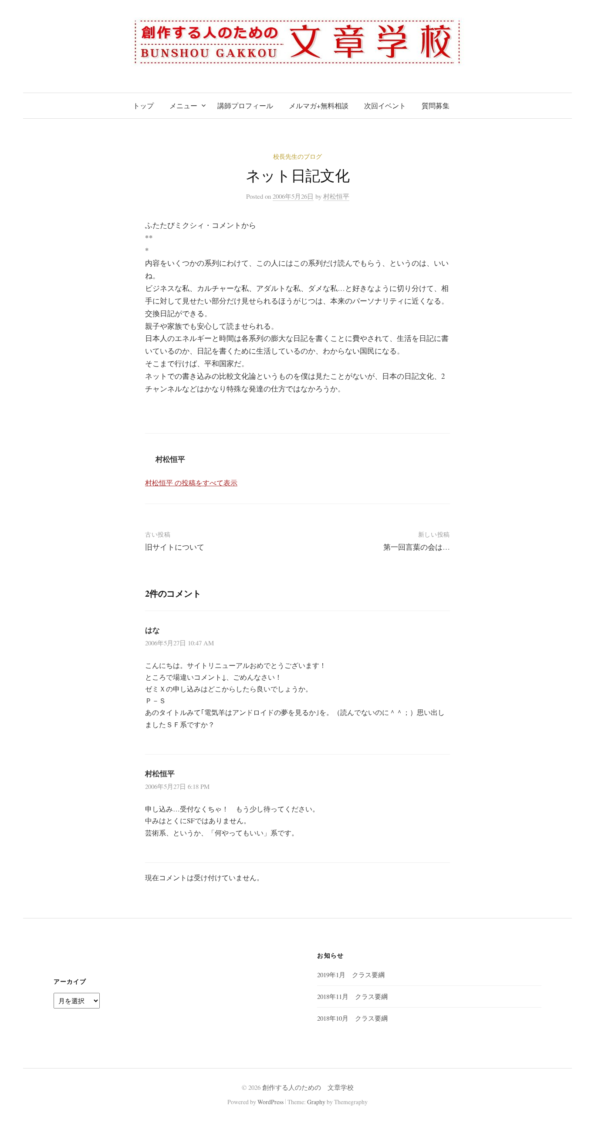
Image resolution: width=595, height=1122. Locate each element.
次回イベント (385, 105)
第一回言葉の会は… (416, 547)
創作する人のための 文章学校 (308, 1087)
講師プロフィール (245, 105)
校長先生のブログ (297, 156)
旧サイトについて (174, 547)
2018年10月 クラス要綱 (352, 1018)
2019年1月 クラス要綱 (351, 974)
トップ (143, 105)
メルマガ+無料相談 (318, 105)
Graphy (316, 1102)
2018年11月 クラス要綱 (352, 996)
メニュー (183, 105)
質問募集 (436, 105)
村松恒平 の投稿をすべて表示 (191, 482)
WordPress (270, 1102)
